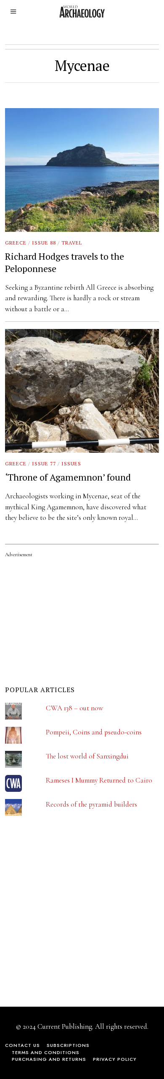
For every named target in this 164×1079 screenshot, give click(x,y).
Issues (71, 463)
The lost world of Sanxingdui (87, 756)
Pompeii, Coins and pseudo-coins (94, 732)
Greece (15, 242)
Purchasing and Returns (49, 1059)
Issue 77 (44, 463)
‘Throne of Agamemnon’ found (68, 477)
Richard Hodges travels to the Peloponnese (64, 262)
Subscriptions (68, 1045)
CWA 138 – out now (74, 708)
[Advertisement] (68, 917)
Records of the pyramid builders (91, 804)
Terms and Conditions (45, 1052)
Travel (71, 242)
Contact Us (22, 1045)
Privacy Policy (115, 1059)
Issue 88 (44, 242)
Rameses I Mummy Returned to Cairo (99, 780)
